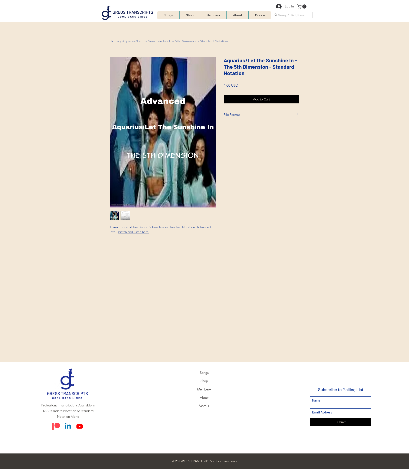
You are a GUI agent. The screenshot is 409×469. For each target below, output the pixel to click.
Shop (204, 381)
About (204, 397)
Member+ (204, 389)
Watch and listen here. (133, 232)
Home (114, 41)
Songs (204, 372)
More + (204, 406)
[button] (302, 6)
